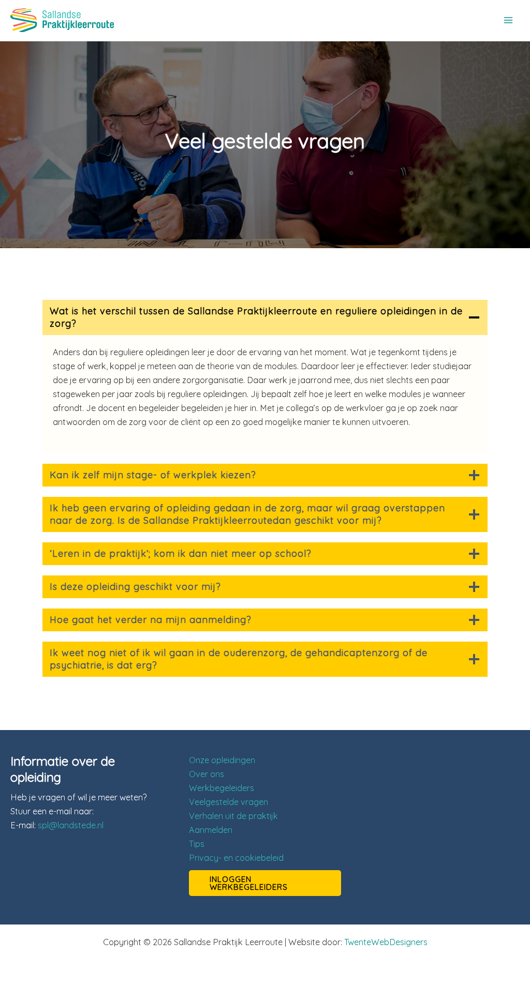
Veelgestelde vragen (228, 802)
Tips (196, 844)
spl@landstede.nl (71, 825)
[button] (265, 883)
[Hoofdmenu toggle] (508, 20)
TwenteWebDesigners (386, 942)
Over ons (206, 774)
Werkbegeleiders (221, 788)
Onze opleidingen (222, 760)
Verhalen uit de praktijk (233, 816)
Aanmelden (210, 830)
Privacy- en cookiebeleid (236, 858)
